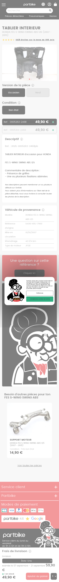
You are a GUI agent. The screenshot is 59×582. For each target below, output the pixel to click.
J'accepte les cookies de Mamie (40, 299)
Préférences (39, 293)
